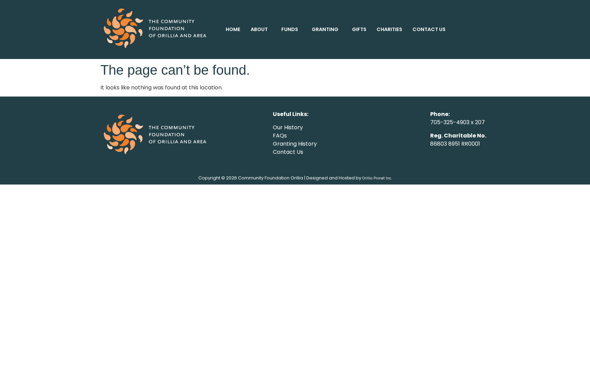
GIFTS (359, 29)
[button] (260, 29)
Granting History (295, 144)
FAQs (280, 136)
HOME (233, 29)
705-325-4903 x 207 (457, 122)
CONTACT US (429, 29)
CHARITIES (389, 29)
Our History (288, 127)
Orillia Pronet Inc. (377, 178)
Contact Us (288, 152)
